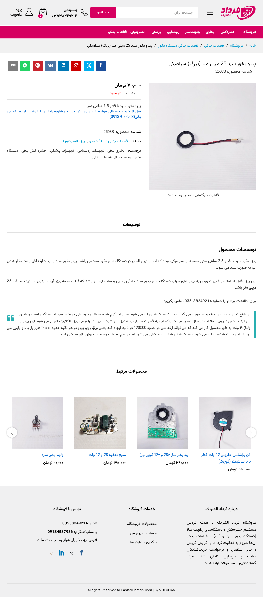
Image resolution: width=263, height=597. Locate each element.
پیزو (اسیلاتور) (74, 141)
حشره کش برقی (34, 151)
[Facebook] (82, 554)
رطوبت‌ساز (192, 32)
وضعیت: (129, 94)
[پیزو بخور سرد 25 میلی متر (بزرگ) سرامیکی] (101, 66)
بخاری (210, 32)
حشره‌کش (228, 32)
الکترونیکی (137, 32)
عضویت (16, 15)
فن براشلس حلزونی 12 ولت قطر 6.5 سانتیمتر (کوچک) (226, 458)
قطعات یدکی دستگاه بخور (108, 141)
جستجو (103, 12)
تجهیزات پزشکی (62, 151)
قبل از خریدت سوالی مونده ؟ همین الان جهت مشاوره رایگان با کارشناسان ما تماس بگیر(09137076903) (74, 114)
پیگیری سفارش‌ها (143, 542)
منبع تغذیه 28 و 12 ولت (107, 455)
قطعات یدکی (117, 32)
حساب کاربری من (143, 533)
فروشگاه (249, 32)
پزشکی (156, 32)
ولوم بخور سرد (52, 455)
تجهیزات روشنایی (91, 151)
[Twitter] (71, 554)
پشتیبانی (70, 10)
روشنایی (173, 32)
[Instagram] (51, 554)
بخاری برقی (116, 151)
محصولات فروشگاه (142, 524)
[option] (225, 432)
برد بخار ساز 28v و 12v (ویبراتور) (164, 455)
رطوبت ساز (123, 157)
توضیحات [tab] (131, 225)
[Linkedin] (61, 554)
